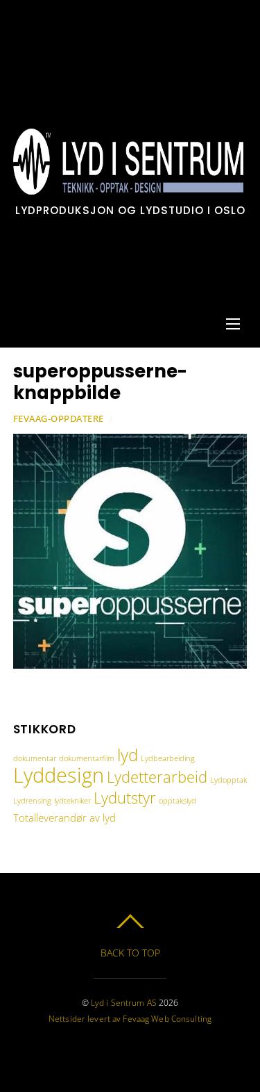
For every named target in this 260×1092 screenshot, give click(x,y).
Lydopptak (228, 780)
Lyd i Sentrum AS (124, 1003)
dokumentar (34, 758)
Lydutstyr (125, 797)
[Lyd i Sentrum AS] (128, 187)
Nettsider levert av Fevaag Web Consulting (130, 1019)
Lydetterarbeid (157, 776)
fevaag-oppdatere (58, 418)
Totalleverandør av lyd (64, 817)
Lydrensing (32, 801)
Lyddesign (58, 775)
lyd (127, 755)
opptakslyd (177, 801)
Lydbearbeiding (168, 758)
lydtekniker (72, 801)
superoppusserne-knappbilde (100, 382)
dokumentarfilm (86, 758)
